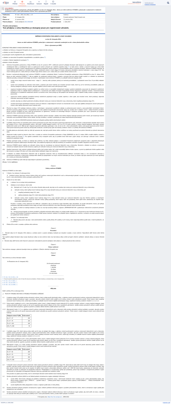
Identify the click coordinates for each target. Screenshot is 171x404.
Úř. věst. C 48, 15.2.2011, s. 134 (11, 277)
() (45, 57)
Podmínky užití (166, 402)
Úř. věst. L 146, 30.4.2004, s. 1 (10, 282)
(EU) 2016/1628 (29, 21)
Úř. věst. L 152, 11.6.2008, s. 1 (10, 284)
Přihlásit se (138, 3)
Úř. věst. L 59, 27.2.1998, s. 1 (10, 280)
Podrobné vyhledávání (150, 4)
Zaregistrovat (131, 3)
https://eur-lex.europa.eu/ (55, 396)
